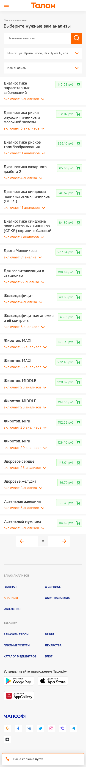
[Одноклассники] (7, 728)
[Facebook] (18, 728)
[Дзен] (7, 739)
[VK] (29, 728)
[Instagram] (51, 728)
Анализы (11, 598)
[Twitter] (40, 728)
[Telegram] (73, 728)
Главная (10, 587)
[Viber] (62, 728)
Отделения (12, 609)
